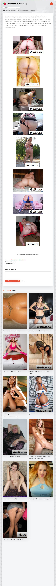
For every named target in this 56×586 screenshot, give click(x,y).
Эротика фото (14, 259)
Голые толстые (22, 259)
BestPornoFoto (17, 4)
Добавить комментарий (13, 281)
